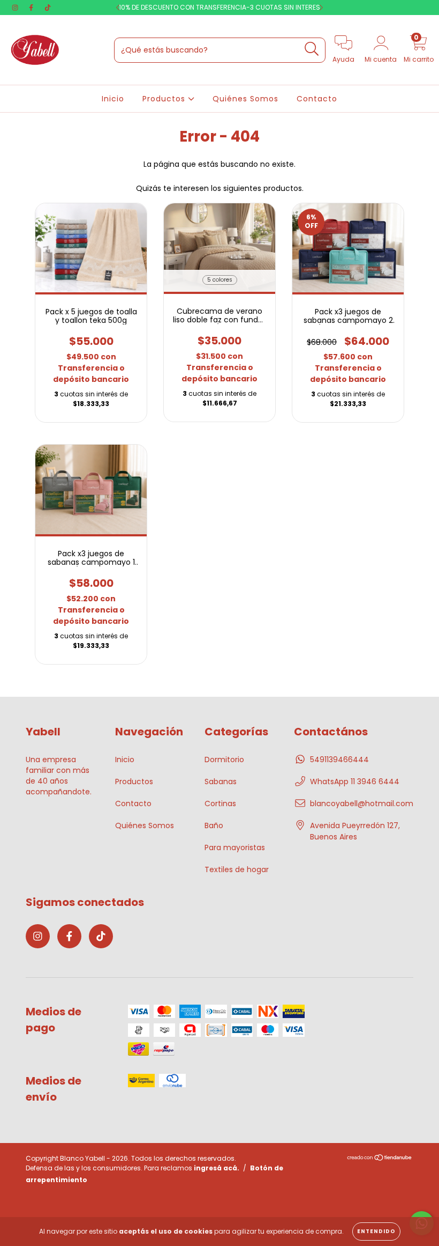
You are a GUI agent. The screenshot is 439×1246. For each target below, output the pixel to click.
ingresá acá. (216, 1168)
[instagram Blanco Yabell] (16, 7)
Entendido (376, 1231)
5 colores (219, 280)
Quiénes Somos (245, 98)
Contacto (317, 98)
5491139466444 (339, 759)
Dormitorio (224, 759)
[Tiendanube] (379, 1158)
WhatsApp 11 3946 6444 (354, 781)
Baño (214, 825)
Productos (165, 98)
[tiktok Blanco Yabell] (48, 7)
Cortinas (220, 803)
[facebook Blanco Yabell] (32, 7)
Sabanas (221, 781)
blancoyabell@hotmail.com (361, 803)
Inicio (113, 98)
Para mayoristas (235, 847)
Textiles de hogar (237, 869)
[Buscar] (311, 49)
